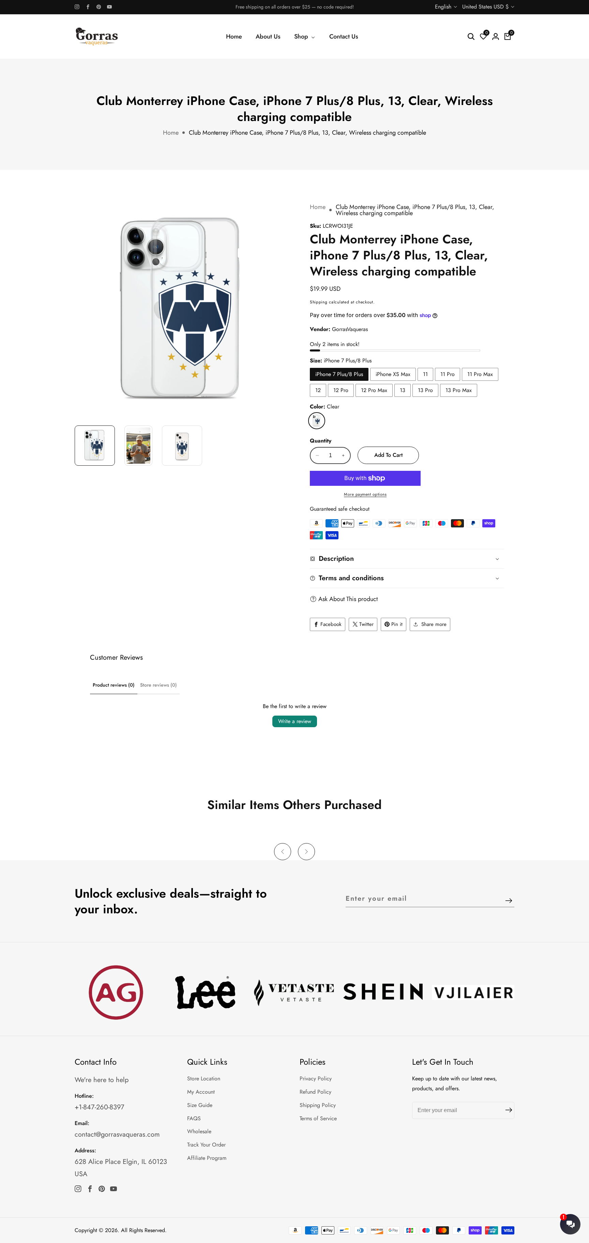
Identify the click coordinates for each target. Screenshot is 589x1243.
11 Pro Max (480, 374)
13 (402, 390)
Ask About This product (348, 599)
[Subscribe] (508, 901)
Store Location (203, 1078)
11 (425, 374)
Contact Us (343, 36)
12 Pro (340, 390)
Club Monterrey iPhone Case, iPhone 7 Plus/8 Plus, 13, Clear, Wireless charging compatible (307, 133)
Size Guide (199, 1105)
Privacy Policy (316, 1078)
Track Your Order (206, 1145)
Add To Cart (388, 455)
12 (318, 390)
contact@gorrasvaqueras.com (117, 1134)
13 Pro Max (458, 390)
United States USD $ (486, 7)
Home (234, 36)
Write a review (294, 721)
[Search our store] (471, 36)
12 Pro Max (374, 390)
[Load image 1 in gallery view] (95, 445)
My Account (201, 1092)
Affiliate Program (206, 1158)
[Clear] (316, 421)
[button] (282, 851)
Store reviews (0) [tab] (158, 685)
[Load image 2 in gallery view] (138, 445)
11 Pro (447, 374)
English (444, 7)
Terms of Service (318, 1118)
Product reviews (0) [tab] (114, 685)
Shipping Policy (318, 1105)
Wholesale (199, 1131)
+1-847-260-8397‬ (99, 1107)
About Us (268, 36)
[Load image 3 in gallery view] (182, 445)
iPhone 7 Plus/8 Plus (339, 374)
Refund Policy (315, 1092)
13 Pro (425, 390)
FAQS (194, 1118)
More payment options (365, 494)
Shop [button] (302, 36)
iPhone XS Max (393, 374)
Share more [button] (434, 624)
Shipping (319, 302)
